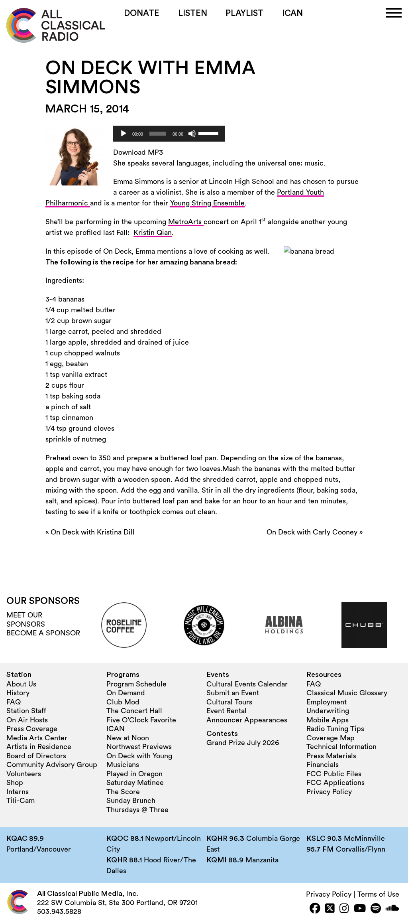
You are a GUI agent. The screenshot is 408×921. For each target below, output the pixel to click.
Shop (14, 782)
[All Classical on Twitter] (330, 909)
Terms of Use (378, 894)
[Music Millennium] (204, 625)
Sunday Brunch (130, 800)
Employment (326, 702)
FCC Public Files (333, 773)
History (17, 692)
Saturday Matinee (135, 782)
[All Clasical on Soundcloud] (392, 909)
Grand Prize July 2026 (242, 742)
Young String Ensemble (207, 203)
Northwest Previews (139, 746)
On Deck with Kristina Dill (93, 532)
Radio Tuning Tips (335, 728)
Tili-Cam (20, 800)
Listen (192, 13)
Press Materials (331, 755)
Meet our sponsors (25, 619)
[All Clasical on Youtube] (360, 909)
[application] (169, 134)
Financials (322, 764)
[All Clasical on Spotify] (376, 909)
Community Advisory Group (51, 764)
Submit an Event (232, 692)
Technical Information (341, 746)
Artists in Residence (38, 746)
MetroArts (186, 221)
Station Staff (26, 710)
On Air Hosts (27, 720)
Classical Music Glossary (346, 692)
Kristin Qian (152, 232)
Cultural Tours (229, 702)
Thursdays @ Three (137, 809)
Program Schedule (136, 684)
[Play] (124, 134)
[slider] (209, 133)
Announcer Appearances (246, 720)
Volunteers (23, 773)
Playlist (244, 13)
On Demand (125, 692)
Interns (17, 791)
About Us (21, 684)
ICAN (292, 13)
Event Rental (226, 710)
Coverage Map (330, 738)
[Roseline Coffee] (124, 625)
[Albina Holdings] (284, 625)
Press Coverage (31, 728)
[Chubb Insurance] (364, 625)
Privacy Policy (329, 791)
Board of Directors (36, 755)
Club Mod (122, 702)
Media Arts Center (36, 738)
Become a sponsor (43, 633)
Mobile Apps (327, 720)
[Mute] (192, 134)
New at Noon (127, 738)
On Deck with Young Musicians (139, 760)
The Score (123, 791)
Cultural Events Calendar (247, 684)
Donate (141, 13)
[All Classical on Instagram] (344, 909)
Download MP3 (138, 152)
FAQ (13, 702)
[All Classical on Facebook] (315, 909)
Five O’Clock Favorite (141, 720)
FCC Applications (335, 782)
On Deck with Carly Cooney (312, 532)
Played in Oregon (134, 773)
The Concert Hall (134, 710)
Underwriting (327, 710)
